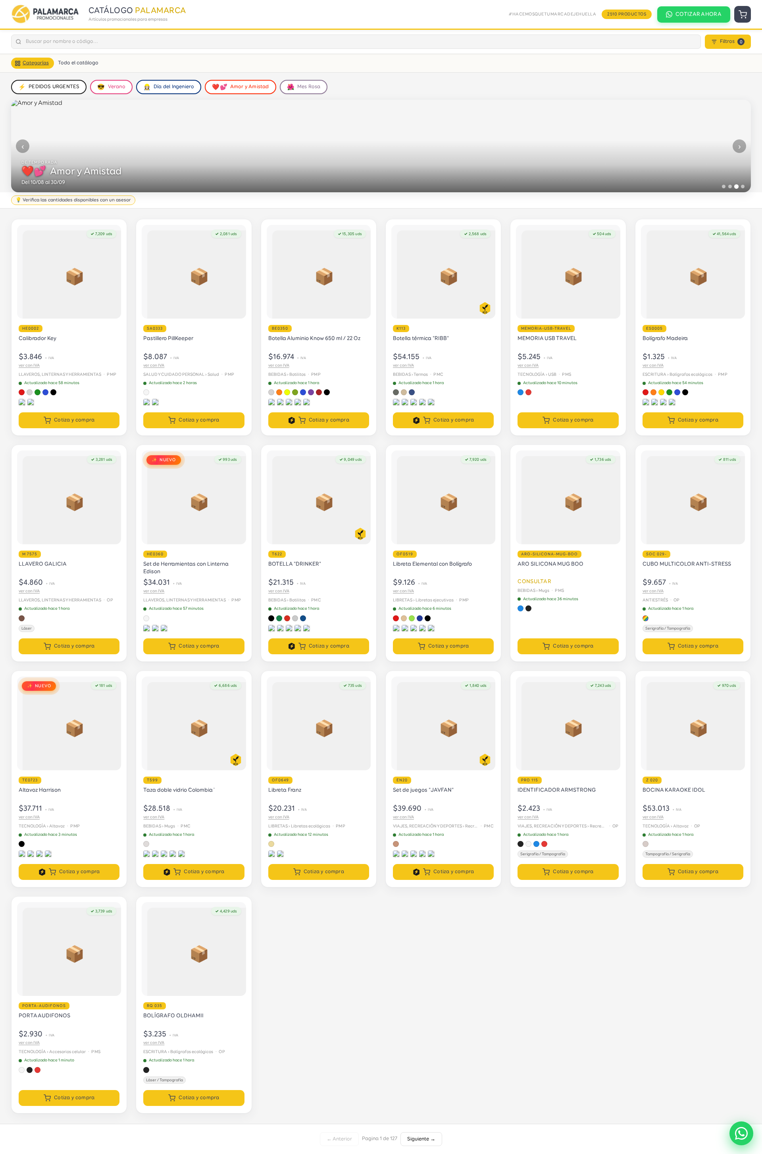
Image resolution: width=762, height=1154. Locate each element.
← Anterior (339, 1139)
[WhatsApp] (741, 1133)
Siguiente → (421, 1139)
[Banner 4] (743, 186)
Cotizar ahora (698, 14)
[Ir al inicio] (46, 14)
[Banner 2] (730, 186)
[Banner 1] (723, 186)
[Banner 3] (736, 186)
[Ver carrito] (742, 14)
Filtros (731, 41)
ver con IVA (29, 365)
